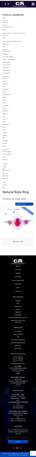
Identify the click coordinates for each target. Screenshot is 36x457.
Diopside (5, 97)
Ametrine (5, 81)
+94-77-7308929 (18, 359)
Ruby (4, 46)
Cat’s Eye (18, 309)
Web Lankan (24, 455)
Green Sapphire (6, 62)
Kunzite (4, 108)
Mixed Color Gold (7, 170)
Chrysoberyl (5, 89)
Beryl (4, 86)
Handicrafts (18, 276)
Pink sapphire (6, 67)
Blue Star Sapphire (7, 151)
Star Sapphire (6, 149)
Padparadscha (6, 44)
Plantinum (5, 185)
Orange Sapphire (6, 65)
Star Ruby (5, 159)
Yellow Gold (5, 178)
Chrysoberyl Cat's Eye (8, 27)
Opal (4, 116)
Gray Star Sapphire (7, 154)
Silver (4, 187)
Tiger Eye (5, 135)
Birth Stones (18, 345)
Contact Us (18, 291)
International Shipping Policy (18, 342)
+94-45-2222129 (18, 357)
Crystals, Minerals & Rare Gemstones (18, 317)
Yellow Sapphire (6, 73)
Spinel (4, 130)
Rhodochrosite (6, 124)
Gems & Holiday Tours (18, 280)
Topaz (4, 138)
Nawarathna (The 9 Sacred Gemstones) (12, 41)
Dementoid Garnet (7, 94)
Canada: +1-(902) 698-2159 (18, 420)
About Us (18, 266)
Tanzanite (5, 132)
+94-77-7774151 (18, 361)
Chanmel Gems (15, 453)
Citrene (4, 92)
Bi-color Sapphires (7, 51)
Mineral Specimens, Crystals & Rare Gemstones (14, 33)
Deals (4, 17)
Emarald (4, 100)
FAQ (18, 337)
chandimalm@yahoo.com (18, 363)
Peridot (4, 119)
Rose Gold (5, 173)
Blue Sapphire (6, 54)
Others (4, 29)
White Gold (5, 176)
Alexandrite (5, 22)
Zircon (4, 146)
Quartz (4, 121)
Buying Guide (18, 348)
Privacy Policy (18, 331)
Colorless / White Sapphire (9, 59)
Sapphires (5, 49)
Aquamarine (5, 83)
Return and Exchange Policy (18, 340)
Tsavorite (5, 143)
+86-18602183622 (18, 408)
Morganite (5, 113)
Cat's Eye (5, 25)
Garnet (4, 102)
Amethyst (5, 78)
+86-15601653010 (18, 406)
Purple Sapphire (6, 70)
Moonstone (5, 111)
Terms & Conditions (18, 334)
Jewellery (5, 166)
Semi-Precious (6, 76)
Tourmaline (5, 140)
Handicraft (5, 164)
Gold (4, 168)
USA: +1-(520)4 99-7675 (18, 419)
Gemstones (5, 20)
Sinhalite (5, 127)
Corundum (5, 35)
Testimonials (18, 284)
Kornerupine (5, 105)
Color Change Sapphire (8, 56)
